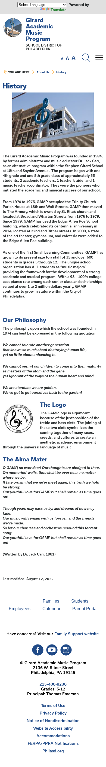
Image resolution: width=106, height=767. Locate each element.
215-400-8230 (53, 684)
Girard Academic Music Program (39, 29)
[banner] (53, 48)
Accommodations (53, 735)
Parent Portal (85, 608)
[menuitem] (18, 601)
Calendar (51, 608)
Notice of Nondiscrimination (53, 720)
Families (51, 601)
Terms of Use (53, 705)
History (61, 72)
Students (79, 601)
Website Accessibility (53, 728)
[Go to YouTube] (51, 648)
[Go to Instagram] (66, 648)
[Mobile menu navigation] (99, 57)
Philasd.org (53, 751)
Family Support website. (77, 634)
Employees (19, 608)
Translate (59, 10)
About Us (42, 72)
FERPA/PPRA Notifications (53, 743)
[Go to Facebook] (37, 648)
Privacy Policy (53, 713)
